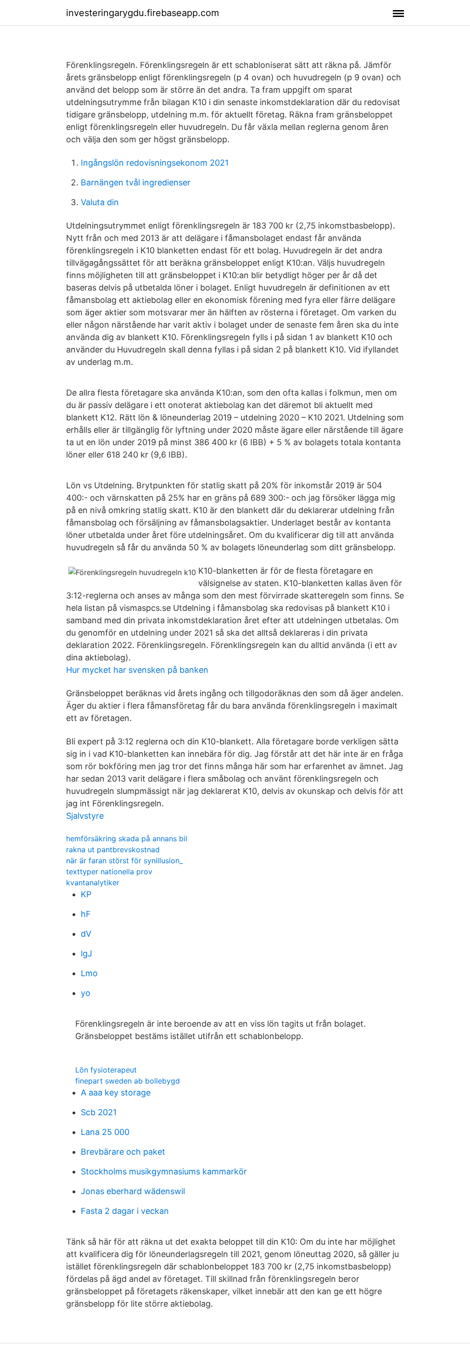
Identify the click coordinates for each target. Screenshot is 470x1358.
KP (86, 894)
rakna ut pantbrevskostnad (113, 849)
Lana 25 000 (105, 1132)
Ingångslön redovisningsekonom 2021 (155, 163)
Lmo (89, 973)
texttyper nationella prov (109, 871)
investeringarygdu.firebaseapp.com (142, 12)
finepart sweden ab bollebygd (127, 1080)
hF (86, 914)
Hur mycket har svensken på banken (137, 670)
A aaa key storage (116, 1092)
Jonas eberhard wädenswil (133, 1191)
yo (85, 993)
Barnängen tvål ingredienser (135, 182)
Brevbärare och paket (123, 1152)
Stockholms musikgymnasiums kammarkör (164, 1171)
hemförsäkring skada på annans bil (126, 838)
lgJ (86, 953)
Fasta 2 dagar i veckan (125, 1211)
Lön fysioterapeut (106, 1069)
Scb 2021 (99, 1112)
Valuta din (100, 202)
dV (86, 934)
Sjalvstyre (85, 816)
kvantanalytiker (92, 882)
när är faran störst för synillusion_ (124, 860)
